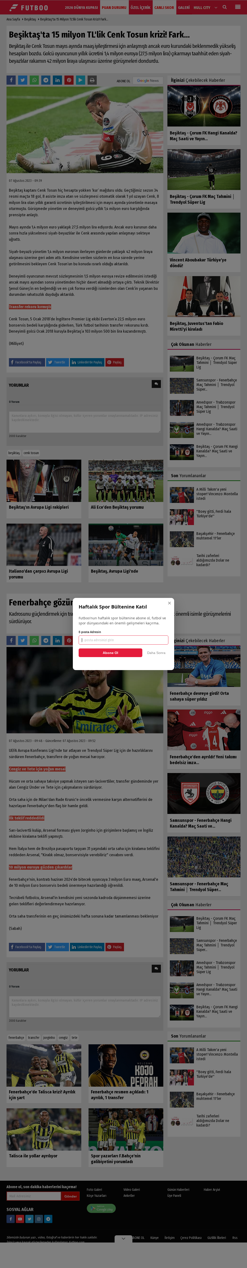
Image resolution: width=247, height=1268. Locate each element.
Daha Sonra (156, 653)
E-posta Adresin (90, 632)
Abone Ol (110, 653)
